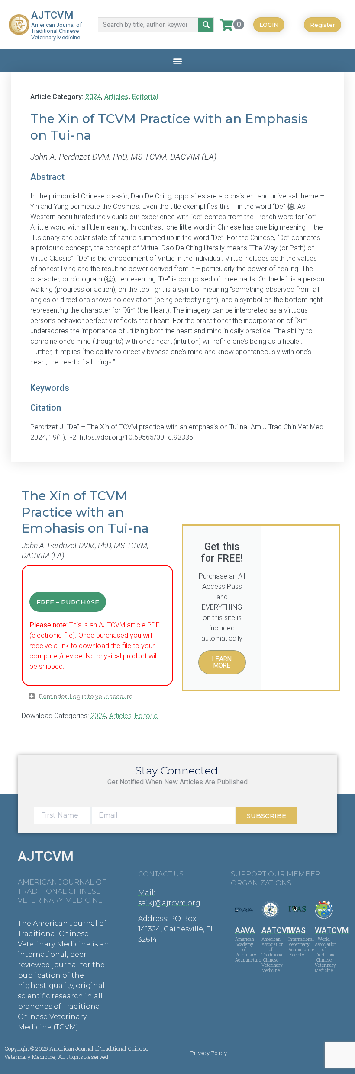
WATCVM (332, 930)
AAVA (245, 930)
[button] (178, 61)
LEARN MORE (222, 662)
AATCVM (277, 930)
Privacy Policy (208, 1053)
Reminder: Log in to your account (85, 696)
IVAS (297, 930)
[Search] (205, 25)
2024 (93, 97)
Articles (116, 97)
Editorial (145, 97)
